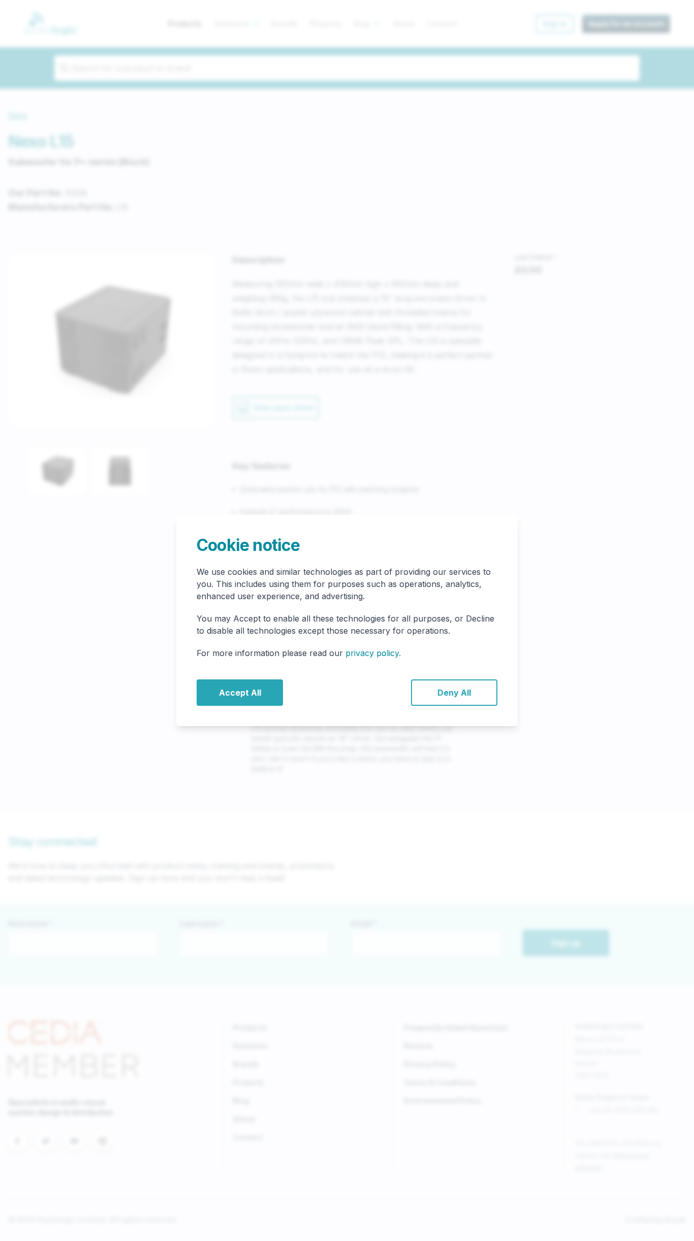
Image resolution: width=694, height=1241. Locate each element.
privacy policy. (373, 653)
